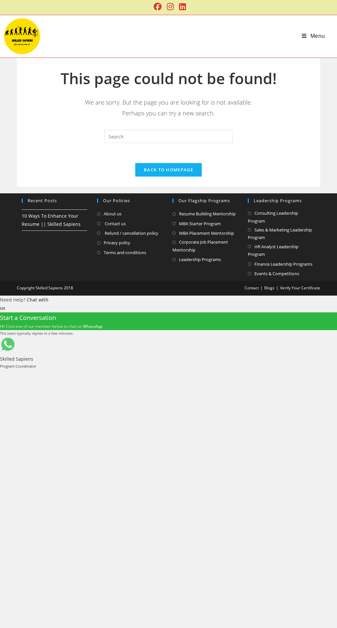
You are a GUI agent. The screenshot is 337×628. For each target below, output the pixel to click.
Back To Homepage (168, 170)
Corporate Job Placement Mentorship (200, 246)
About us (112, 214)
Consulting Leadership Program (273, 217)
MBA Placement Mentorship (206, 233)
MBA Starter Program (200, 224)
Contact (252, 288)
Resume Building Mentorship (207, 214)
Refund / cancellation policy (131, 233)
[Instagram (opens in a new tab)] (170, 7)
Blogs (269, 288)
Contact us (115, 224)
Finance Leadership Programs (283, 264)
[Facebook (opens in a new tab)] (157, 7)
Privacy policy (117, 243)
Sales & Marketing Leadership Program (280, 233)
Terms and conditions (125, 252)
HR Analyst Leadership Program (273, 250)
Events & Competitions (276, 274)
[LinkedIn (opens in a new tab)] (181, 7)
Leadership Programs (200, 259)
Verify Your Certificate (300, 288)
